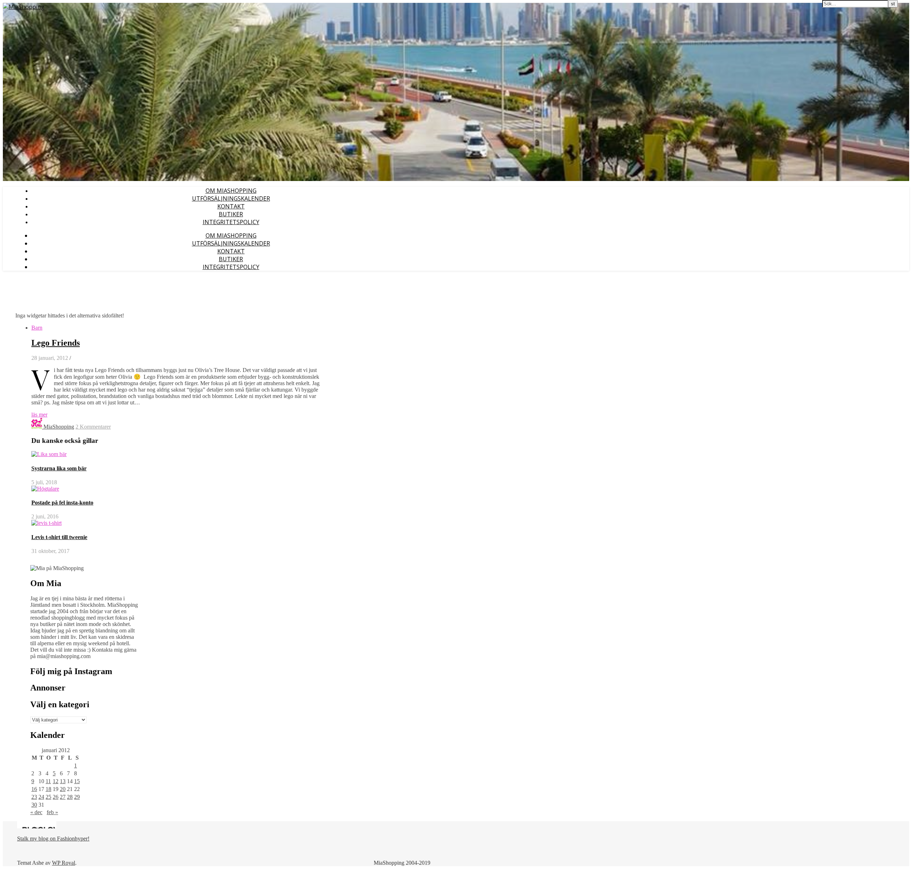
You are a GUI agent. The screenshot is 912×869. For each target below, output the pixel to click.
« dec (36, 812)
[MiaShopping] (24, 7)
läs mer (39, 415)
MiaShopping (58, 427)
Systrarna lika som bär (59, 468)
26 (55, 797)
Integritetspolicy (231, 222)
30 (34, 805)
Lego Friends (55, 342)
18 (48, 789)
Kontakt (231, 206)
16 (34, 789)
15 (77, 781)
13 (63, 781)
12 (55, 781)
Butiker (231, 214)
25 (48, 797)
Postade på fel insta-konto (62, 503)
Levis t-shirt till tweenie (59, 537)
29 (77, 797)
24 (41, 797)
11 (48, 781)
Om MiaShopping (231, 191)
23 (34, 797)
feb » (52, 812)
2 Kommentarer (93, 427)
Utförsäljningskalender (231, 198)
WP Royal (63, 863)
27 (63, 797)
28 (70, 797)
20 (63, 789)
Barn (36, 328)
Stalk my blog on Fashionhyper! (53, 839)
